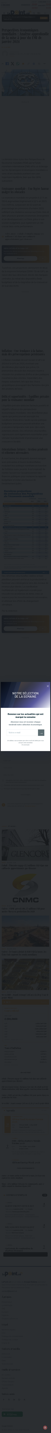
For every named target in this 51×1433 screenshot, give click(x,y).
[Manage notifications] (45, 1428)
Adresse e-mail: (22, 732)
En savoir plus (25, 745)
